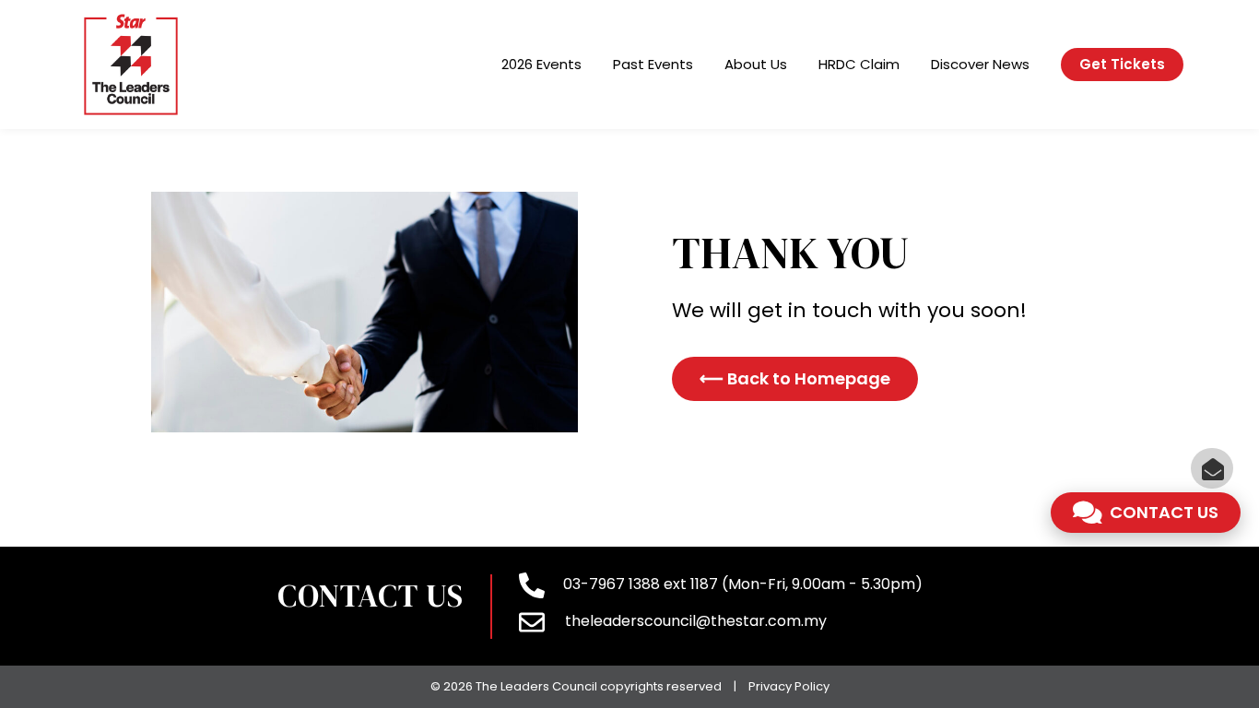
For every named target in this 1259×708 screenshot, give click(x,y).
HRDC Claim (859, 64)
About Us (755, 64)
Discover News (980, 64)
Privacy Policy (789, 686)
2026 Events (541, 64)
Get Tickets (1122, 64)
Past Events (653, 64)
